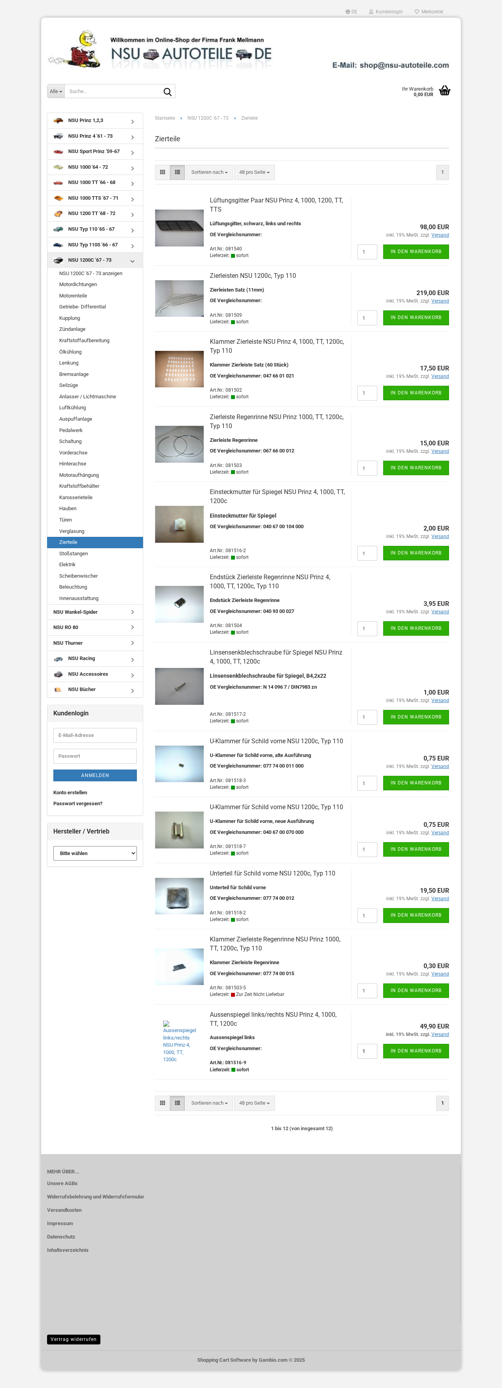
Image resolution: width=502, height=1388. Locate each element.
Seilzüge (68, 385)
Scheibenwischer (78, 576)
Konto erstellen (70, 792)
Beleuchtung (73, 587)
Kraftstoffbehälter (79, 486)
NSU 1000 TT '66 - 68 (91, 182)
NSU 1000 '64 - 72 (87, 167)
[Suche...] (167, 91)
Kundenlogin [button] (388, 12)
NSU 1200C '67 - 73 (89, 260)
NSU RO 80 (65, 627)
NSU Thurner (68, 643)
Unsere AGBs (62, 1183)
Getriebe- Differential (82, 307)
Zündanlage (72, 329)
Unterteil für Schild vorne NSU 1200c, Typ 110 (272, 873)
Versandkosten (64, 1210)
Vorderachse (73, 453)
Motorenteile (73, 296)
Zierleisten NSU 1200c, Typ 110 (253, 275)
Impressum (60, 1223)
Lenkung (68, 363)
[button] (351, 12)
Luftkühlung (72, 407)
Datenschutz (61, 1237)
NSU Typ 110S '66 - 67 (92, 245)
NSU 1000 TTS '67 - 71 (92, 198)
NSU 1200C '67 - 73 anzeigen (90, 273)
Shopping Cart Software (224, 1360)
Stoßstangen (73, 553)
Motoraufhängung (79, 475)
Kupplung (69, 318)
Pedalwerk (71, 430)
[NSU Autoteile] (251, 46)
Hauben (67, 508)
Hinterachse (72, 464)
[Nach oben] (480, 1376)
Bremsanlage (74, 374)
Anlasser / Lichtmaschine (87, 396)
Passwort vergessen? (77, 803)
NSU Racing (81, 658)
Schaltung (70, 441)
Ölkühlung (70, 352)
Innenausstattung (78, 598)
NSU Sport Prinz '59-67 (93, 151)
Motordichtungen (78, 284)
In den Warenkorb (416, 251)
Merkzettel (431, 12)
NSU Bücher (81, 689)
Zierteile (68, 542)
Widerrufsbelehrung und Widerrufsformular (95, 1197)
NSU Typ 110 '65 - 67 (91, 229)
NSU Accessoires (87, 674)
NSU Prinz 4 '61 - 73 (90, 136)
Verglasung (71, 531)
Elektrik (67, 564)
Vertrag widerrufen (74, 1339)
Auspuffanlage (75, 419)
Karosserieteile (76, 497)
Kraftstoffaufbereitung (84, 340)
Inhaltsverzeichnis (68, 1250)
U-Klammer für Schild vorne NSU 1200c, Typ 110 (276, 741)
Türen (65, 520)
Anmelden (95, 775)
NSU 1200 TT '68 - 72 (91, 213)
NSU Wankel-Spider (75, 612)
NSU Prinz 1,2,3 (85, 120)
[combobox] (209, 172)
